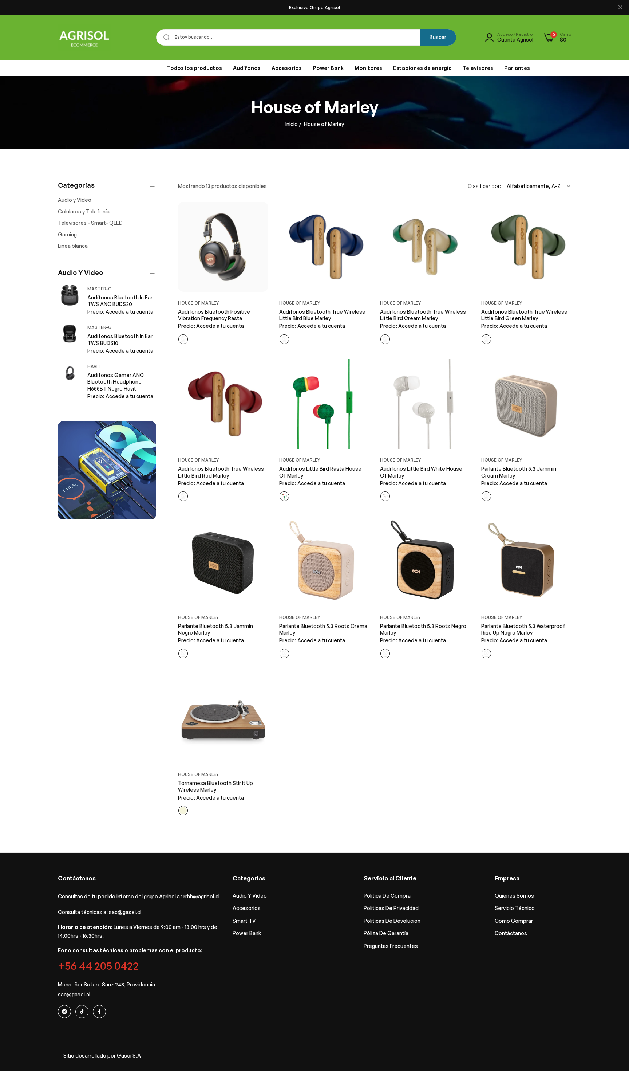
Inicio (291, 124)
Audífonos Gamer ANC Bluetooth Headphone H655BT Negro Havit (115, 381)
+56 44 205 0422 (98, 965)
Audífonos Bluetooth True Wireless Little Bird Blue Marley (322, 315)
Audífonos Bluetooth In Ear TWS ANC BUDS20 (120, 300)
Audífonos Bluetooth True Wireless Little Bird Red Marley (221, 472)
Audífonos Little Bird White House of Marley (421, 472)
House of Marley (198, 303)
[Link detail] (64, 1011)
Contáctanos (511, 933)
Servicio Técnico (515, 908)
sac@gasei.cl (125, 912)
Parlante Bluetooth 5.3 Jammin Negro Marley (215, 629)
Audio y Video (250, 895)
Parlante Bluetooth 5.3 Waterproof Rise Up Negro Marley (523, 629)
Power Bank (247, 933)
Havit (94, 366)
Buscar (438, 37)
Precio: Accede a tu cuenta (120, 312)
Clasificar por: (484, 186)
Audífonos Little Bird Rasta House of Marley (320, 472)
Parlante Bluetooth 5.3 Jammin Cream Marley (518, 472)
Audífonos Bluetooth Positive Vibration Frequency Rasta (214, 315)
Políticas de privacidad (391, 908)
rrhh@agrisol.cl (201, 896)
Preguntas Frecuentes (391, 946)
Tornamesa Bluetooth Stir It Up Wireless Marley (215, 786)
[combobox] (306, 37)
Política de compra (387, 895)
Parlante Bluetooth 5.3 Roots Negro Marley (423, 629)
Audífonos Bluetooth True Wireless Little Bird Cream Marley (423, 315)
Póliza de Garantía (386, 933)
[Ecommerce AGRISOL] (84, 37)
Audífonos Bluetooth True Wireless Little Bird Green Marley (524, 315)
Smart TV (244, 921)
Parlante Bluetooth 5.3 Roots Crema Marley (323, 629)
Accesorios (247, 908)
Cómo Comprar (514, 921)
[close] (620, 7)
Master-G (99, 288)
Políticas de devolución (392, 921)
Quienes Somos (514, 895)
